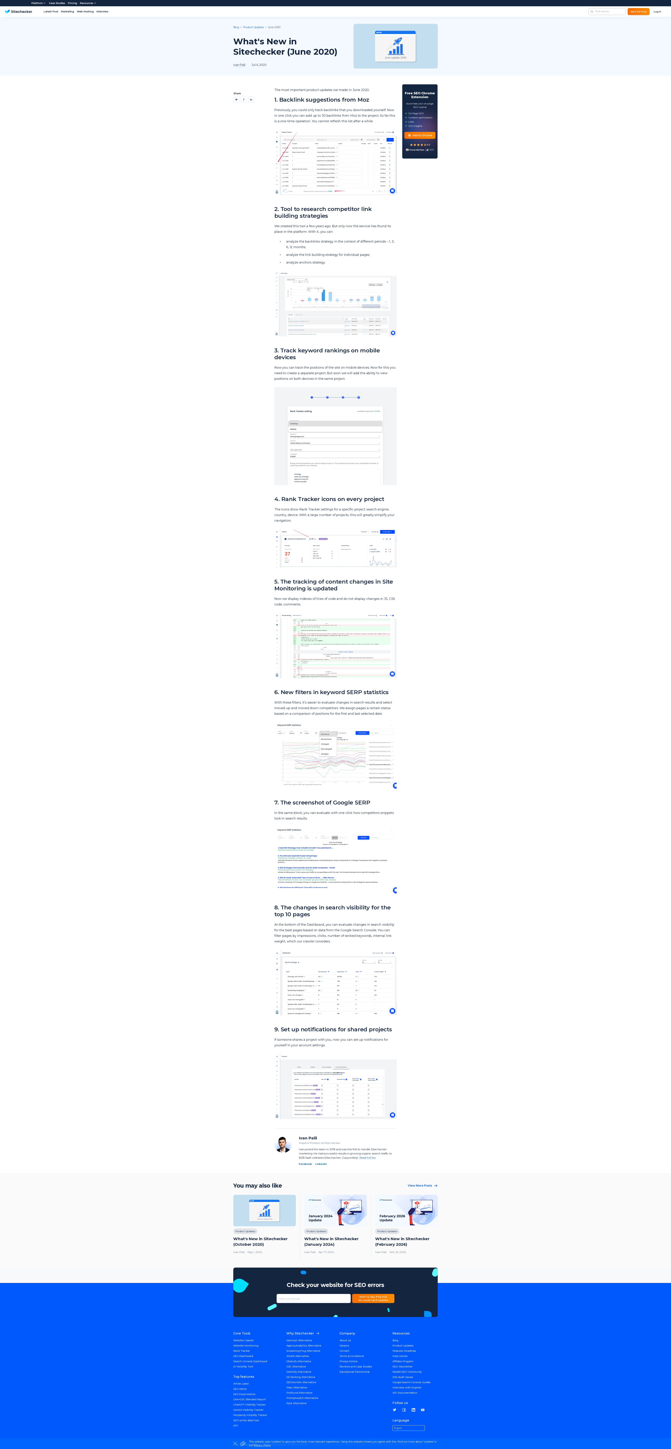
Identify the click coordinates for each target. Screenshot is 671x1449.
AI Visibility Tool (243, 1366)
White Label (240, 1383)
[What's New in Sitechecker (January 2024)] (335, 1226)
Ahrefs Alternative (297, 1356)
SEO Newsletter (402, 1366)
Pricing (72, 3)
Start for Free (638, 11)
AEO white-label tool (246, 1420)
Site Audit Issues (402, 1377)
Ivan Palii (308, 1138)
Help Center (400, 1356)
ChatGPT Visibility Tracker (249, 1404)
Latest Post (51, 11)
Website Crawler (243, 1340)
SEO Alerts (240, 1389)
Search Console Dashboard (250, 1361)
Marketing (67, 11)
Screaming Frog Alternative (303, 1350)
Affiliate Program (402, 1361)
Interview (102, 11)
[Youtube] (423, 1410)
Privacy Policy (262, 1445)
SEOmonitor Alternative (301, 1382)
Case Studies (57, 3)
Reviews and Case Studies (356, 1366)
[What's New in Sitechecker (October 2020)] (264, 1226)
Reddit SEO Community (407, 1371)
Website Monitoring (245, 1345)
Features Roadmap (404, 1350)
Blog (236, 27)
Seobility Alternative (298, 1371)
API (235, 1425)
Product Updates (253, 27)
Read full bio (367, 1157)
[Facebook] (244, 99)
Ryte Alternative (296, 1403)
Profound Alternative (299, 1392)
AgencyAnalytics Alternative (303, 1345)
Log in (657, 11)
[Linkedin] (251, 99)
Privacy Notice (349, 1361)
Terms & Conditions (352, 1356)
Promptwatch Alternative (302, 1398)
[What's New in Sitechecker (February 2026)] (406, 1226)
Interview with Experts (406, 1387)
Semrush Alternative (299, 1340)
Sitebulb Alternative (298, 1361)
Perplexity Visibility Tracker (250, 1415)
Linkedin (321, 1164)
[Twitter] (236, 99)
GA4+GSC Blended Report (249, 1399)
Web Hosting (85, 11)
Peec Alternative (296, 1387)
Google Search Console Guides (411, 1382)
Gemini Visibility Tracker (248, 1409)
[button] (592, 11)
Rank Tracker (241, 1350)
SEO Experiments (244, 1394)
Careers (344, 1345)
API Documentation (404, 1392)
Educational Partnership (355, 1371)
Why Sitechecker (300, 1333)
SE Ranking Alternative (300, 1377)
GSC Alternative (296, 1366)
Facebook (305, 1164)
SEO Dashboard (243, 1356)
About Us (345, 1340)
